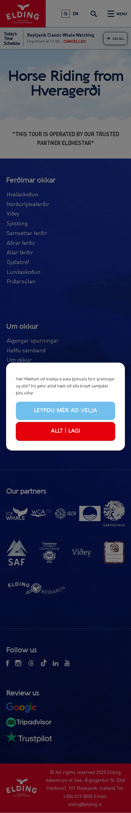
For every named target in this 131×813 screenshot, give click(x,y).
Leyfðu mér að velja (65, 410)
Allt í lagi (65, 431)
